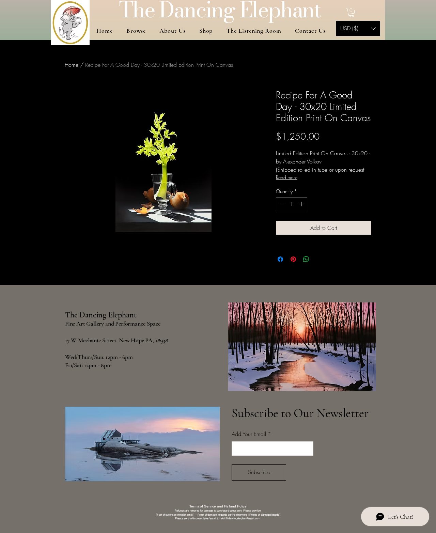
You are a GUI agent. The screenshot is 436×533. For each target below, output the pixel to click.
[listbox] (358, 28)
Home (71, 64)
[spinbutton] (291, 204)
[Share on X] (319, 259)
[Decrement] (281, 204)
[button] (351, 13)
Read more (286, 177)
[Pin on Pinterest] (293, 259)
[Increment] (302, 204)
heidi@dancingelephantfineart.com (240, 518)
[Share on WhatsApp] (306, 259)
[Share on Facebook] (280, 259)
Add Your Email (249, 434)
